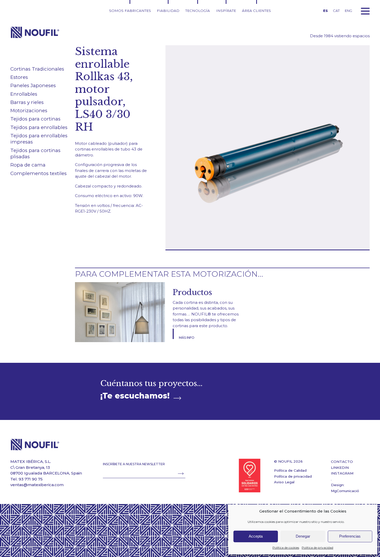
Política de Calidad (290, 470)
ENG (348, 11)
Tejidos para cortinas (35, 119)
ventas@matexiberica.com (37, 484)
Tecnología (197, 11)
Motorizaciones (28, 111)
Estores (19, 77)
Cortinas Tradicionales (37, 69)
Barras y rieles (27, 102)
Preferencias (350, 536)
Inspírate (226, 11)
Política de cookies (285, 548)
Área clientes (256, 11)
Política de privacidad (317, 548)
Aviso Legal (284, 482)
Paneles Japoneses (33, 85)
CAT (336, 11)
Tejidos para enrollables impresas (38, 139)
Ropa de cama (27, 165)
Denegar (303, 536)
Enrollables (23, 94)
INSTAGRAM (342, 473)
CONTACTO (342, 462)
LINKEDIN (340, 467)
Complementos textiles (38, 173)
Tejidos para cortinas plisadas (35, 153)
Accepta (256, 536)
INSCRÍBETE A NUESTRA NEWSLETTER (134, 464)
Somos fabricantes (130, 11)
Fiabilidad (168, 11)
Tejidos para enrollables (38, 127)
